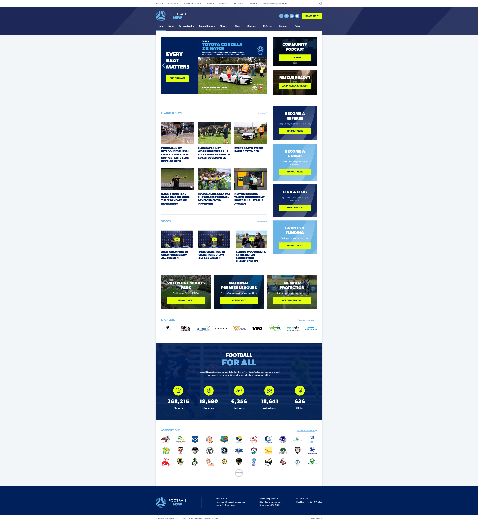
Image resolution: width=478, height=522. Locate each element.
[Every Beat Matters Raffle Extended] (250, 133)
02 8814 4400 (222, 499)
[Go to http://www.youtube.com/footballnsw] (297, 16)
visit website (239, 300)
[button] (163, 65)
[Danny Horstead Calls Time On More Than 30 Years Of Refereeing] (177, 179)
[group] (178, 398)
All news (262, 113)
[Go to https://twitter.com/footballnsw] (292, 16)
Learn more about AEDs (295, 86)
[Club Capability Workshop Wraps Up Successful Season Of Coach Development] (214, 133)
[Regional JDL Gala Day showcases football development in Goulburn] (214, 179)
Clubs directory (295, 208)
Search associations (306, 431)
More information (292, 300)
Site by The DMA (211, 519)
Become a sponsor (306, 320)
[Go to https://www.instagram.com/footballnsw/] (286, 16)
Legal (320, 519)
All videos (261, 222)
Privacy (314, 519)
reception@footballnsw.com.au (230, 502)
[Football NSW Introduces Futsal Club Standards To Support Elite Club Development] (177, 133)
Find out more (177, 78)
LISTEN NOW (295, 57)
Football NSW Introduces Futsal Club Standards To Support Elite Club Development (175, 155)
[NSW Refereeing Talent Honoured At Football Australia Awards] (250, 179)
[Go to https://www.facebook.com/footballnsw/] (281, 16)
